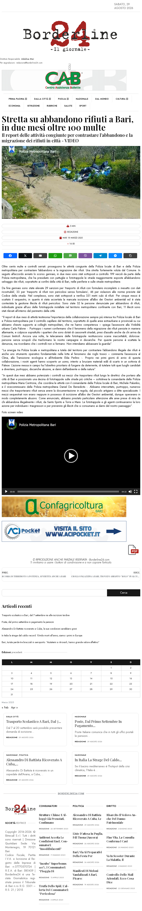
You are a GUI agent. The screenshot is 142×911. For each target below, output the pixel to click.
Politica (23, 755)
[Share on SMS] (70, 255)
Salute (68, 105)
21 (91, 683)
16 (131, 678)
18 (31, 683)
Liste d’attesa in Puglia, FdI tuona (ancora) (88, 835)
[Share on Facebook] (10, 255)
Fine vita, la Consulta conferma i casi (120, 839)
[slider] (68, 491)
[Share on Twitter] (25, 255)
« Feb (5, 707)
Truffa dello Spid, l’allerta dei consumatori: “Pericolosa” (54, 889)
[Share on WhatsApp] (55, 255)
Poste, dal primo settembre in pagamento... (98, 723)
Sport (82, 105)
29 (111, 689)
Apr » (14, 707)
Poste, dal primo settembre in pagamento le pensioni (28, 622)
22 (111, 683)
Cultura (120, 98)
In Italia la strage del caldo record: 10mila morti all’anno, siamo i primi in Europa (42, 635)
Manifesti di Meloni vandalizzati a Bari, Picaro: (85, 874)
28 (91, 689)
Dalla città (41, 98)
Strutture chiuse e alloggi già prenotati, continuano (53, 818)
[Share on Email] (40, 255)
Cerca (123, 593)
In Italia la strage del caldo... (98, 759)
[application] (71, 456)
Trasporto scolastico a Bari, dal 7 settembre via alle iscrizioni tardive (35, 615)
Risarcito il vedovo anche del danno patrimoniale (121, 818)
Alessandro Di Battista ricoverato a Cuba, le (87, 817)
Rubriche (52, 105)
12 (51, 678)
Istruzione (33, 105)
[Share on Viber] (85, 255)
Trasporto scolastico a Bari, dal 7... (33, 721)
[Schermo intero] (135, 491)
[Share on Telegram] (100, 255)
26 (51, 689)
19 (51, 683)
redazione (11, 737)
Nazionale (82, 98)
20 (71, 683)
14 (91, 678)
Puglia (62, 98)
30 (130, 689)
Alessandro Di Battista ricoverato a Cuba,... (34, 761)
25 (31, 689)
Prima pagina (16, 98)
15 (111, 678)
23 (130, 683)
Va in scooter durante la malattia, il (120, 858)
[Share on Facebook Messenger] (115, 255)
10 (12, 678)
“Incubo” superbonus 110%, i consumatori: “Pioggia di (52, 867)
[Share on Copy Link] (130, 255)
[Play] (6, 491)
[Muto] (130, 491)
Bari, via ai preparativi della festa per (87, 854)
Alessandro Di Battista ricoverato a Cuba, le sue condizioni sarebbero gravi (39, 628)
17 (12, 683)
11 (31, 678)
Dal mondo (102, 98)
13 (71, 678)
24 (12, 689)
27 (71, 689)
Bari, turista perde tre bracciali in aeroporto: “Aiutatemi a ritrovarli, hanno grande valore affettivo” (50, 642)
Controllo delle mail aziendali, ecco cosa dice (120, 878)
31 (12, 694)
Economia (14, 105)
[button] (71, 456)
